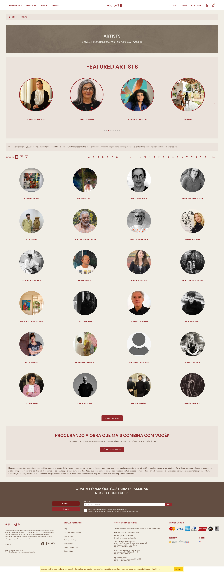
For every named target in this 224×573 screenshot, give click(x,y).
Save (168, 504)
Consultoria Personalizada (73, 532)
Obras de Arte (15, 6)
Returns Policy (69, 536)
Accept (178, 569)
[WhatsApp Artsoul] (53, 543)
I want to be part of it (71, 547)
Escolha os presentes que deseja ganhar (22, 552)
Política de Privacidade (150, 569)
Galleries (56, 6)
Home (14, 17)
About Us (8, 544)
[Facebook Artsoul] (43, 543)
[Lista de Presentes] (206, 5)
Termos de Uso (116, 511)
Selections (31, 6)
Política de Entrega (70, 540)
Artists (44, 6)
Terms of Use (68, 551)
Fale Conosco (113, 449)
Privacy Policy (68, 544)
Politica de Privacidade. (130, 511)
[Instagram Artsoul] (48, 543)
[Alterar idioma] (200, 541)
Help (65, 529)
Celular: (87, 501)
